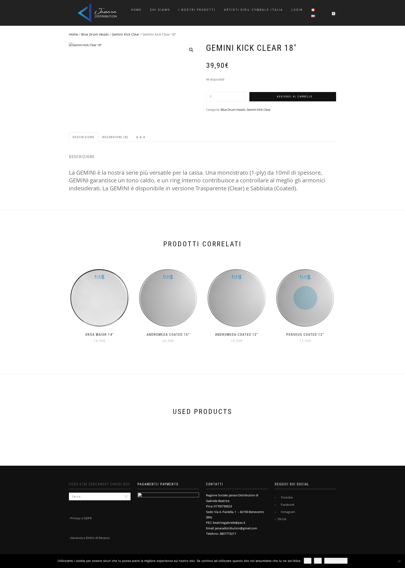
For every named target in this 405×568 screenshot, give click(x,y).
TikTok (281, 519)
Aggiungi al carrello (294, 96)
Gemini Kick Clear (125, 34)
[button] (191, 50)
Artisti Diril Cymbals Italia (253, 9)
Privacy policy (336, 561)
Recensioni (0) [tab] (115, 137)
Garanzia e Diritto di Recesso (90, 538)
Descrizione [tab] (83, 137)
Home (136, 9)
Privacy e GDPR (81, 518)
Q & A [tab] (141, 137)
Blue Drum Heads (95, 34)
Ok (308, 561)
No (318, 561)
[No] (399, 561)
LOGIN (297, 9)
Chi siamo (160, 9)
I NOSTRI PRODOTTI (197, 9)
